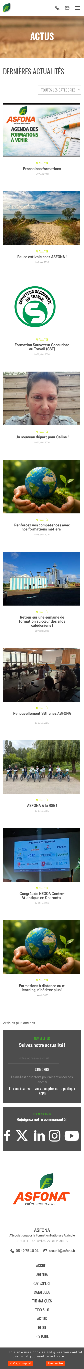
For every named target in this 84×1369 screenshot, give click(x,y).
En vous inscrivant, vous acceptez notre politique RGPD (42, 1091)
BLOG (42, 1327)
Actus (42, 1318)
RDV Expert (42, 1283)
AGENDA (42, 1274)
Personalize (55, 1363)
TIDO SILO (42, 1309)
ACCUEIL (42, 1265)
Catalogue (42, 1292)
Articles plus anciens (19, 1023)
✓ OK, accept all (20, 1363)
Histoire (42, 1336)
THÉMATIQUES (42, 1300)
